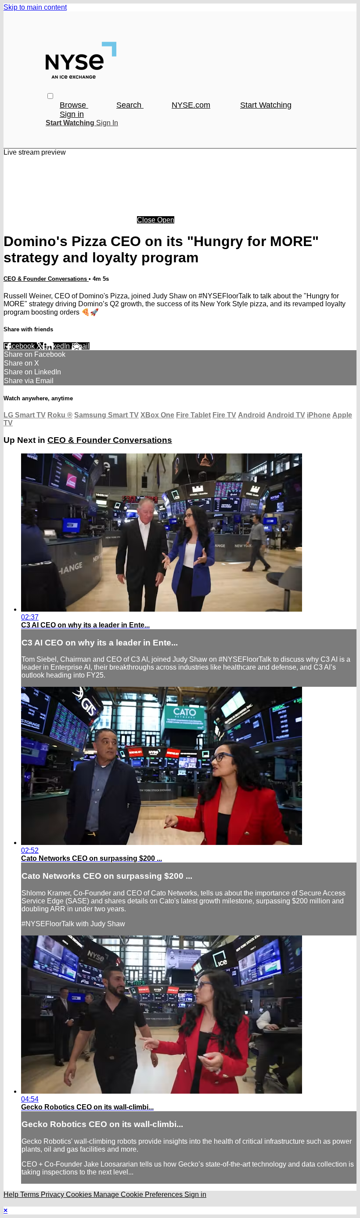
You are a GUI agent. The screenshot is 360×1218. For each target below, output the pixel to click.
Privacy (53, 1194)
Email (81, 346)
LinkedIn (57, 346)
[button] (50, 96)
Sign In (107, 123)
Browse (74, 105)
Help (12, 1194)
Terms (30, 1194)
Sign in (72, 114)
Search (130, 105)
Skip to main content (35, 7)
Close (147, 220)
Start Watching (266, 105)
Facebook (20, 346)
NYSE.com (191, 105)
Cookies (80, 1194)
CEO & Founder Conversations (46, 279)
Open (165, 220)
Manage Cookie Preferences (139, 1194)
